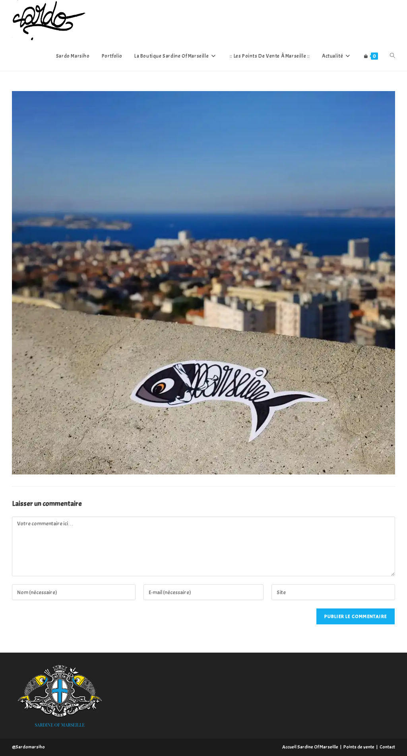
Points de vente (358, 747)
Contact (387, 747)
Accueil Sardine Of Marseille (310, 747)
